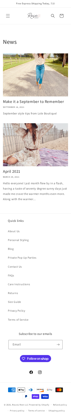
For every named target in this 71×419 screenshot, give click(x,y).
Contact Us (15, 266)
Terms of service (36, 410)
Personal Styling (18, 240)
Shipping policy (57, 410)
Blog (11, 249)
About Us (14, 231)
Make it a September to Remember (33, 101)
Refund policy (60, 404)
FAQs (11, 275)
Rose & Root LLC (20, 404)
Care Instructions (19, 284)
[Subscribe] (58, 344)
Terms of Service (18, 319)
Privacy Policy (16, 310)
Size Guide (14, 302)
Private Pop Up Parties (22, 257)
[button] (8, 16)
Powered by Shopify (39, 404)
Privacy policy (17, 410)
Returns (13, 293)
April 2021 (11, 171)
